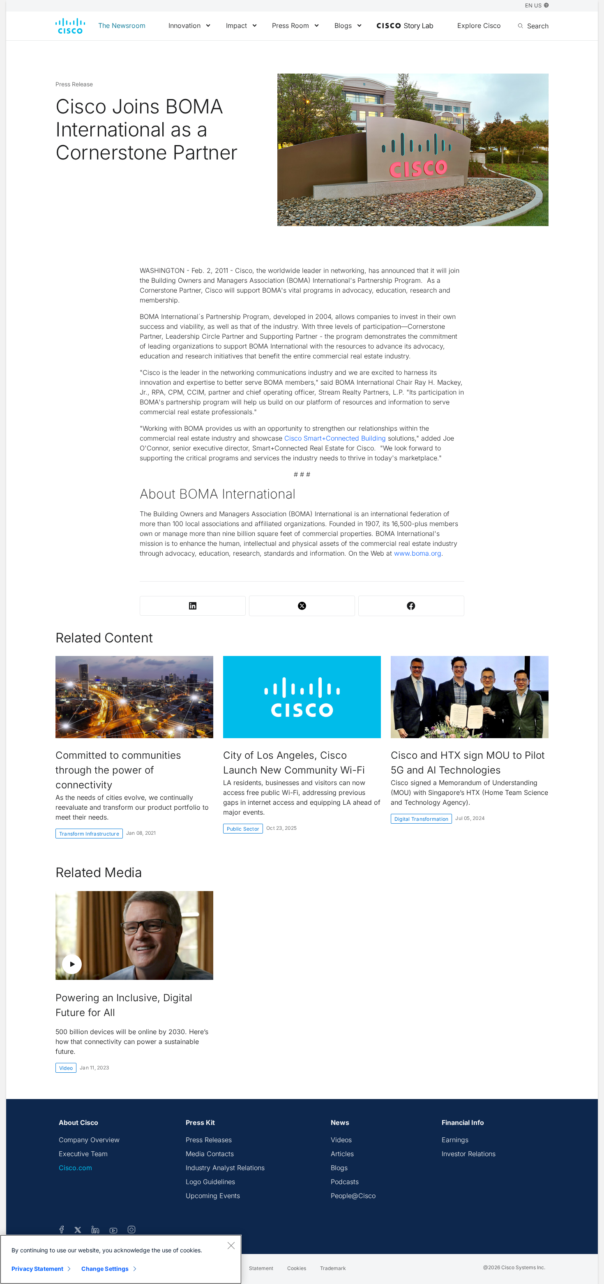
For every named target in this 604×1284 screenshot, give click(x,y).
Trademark (333, 1268)
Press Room (290, 25)
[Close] (231, 1245)
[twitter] (78, 1231)
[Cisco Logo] (70, 26)
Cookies (296, 1268)
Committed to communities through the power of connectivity (118, 770)
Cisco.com (75, 1168)
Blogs (343, 25)
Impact (236, 25)
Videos (341, 1140)
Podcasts (345, 1182)
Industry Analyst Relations (225, 1168)
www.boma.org (417, 553)
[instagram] (131, 1231)
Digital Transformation (421, 819)
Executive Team (83, 1154)
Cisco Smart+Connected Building (335, 438)
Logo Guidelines (210, 1182)
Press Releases (209, 1140)
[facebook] (62, 1231)
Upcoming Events (213, 1196)
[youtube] (114, 1231)
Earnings (455, 1140)
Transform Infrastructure (89, 834)
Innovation (184, 25)
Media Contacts (210, 1154)
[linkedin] (95, 1231)
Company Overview (89, 1140)
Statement (261, 1268)
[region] (121, 1259)
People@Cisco (353, 1196)
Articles (342, 1154)
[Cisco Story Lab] (405, 26)
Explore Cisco (479, 25)
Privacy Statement (37, 1268)
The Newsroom (121, 25)
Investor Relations (469, 1154)
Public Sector (243, 829)
